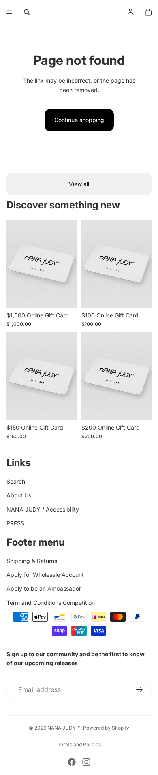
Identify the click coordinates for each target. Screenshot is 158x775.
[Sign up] (139, 689)
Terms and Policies (79, 744)
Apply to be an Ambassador (43, 588)
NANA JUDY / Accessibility (42, 509)
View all (79, 183)
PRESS (15, 523)
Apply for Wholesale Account (45, 574)
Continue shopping (79, 119)
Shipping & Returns (31, 560)
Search (15, 481)
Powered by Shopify (106, 728)
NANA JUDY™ (64, 728)
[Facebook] (72, 762)
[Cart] (148, 12)
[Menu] (9, 12)
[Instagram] (86, 762)
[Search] (27, 12)
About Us (18, 495)
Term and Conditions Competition (50, 602)
